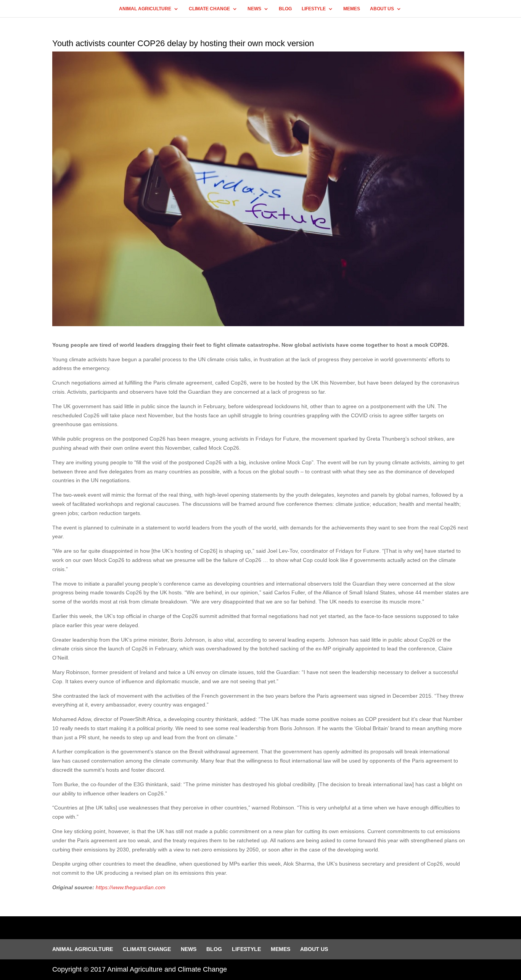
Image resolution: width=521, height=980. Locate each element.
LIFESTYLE (314, 8)
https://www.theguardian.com (131, 887)
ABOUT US (382, 8)
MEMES (351, 8)
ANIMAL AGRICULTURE (145, 8)
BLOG (285, 8)
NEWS (254, 8)
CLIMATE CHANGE (209, 8)
